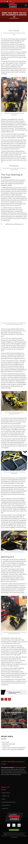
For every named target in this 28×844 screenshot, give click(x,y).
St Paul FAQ (5, 746)
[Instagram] (4, 1)
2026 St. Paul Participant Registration (13, 749)
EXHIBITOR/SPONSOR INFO (8, 802)
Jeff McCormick (16, 692)
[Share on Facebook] (2, 699)
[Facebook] (1, 1)
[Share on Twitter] (6, 699)
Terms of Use (5, 796)
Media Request (6, 805)
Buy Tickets (5, 742)
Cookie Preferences (14, 829)
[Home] (12, 5)
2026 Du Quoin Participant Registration (14, 747)
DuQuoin (10, 692)
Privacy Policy (6, 792)
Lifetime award (12, 693)
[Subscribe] (7, 1)
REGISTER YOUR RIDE (8, 744)
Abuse (3, 799)
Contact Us (5, 808)
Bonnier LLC (7, 834)
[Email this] (9, 699)
